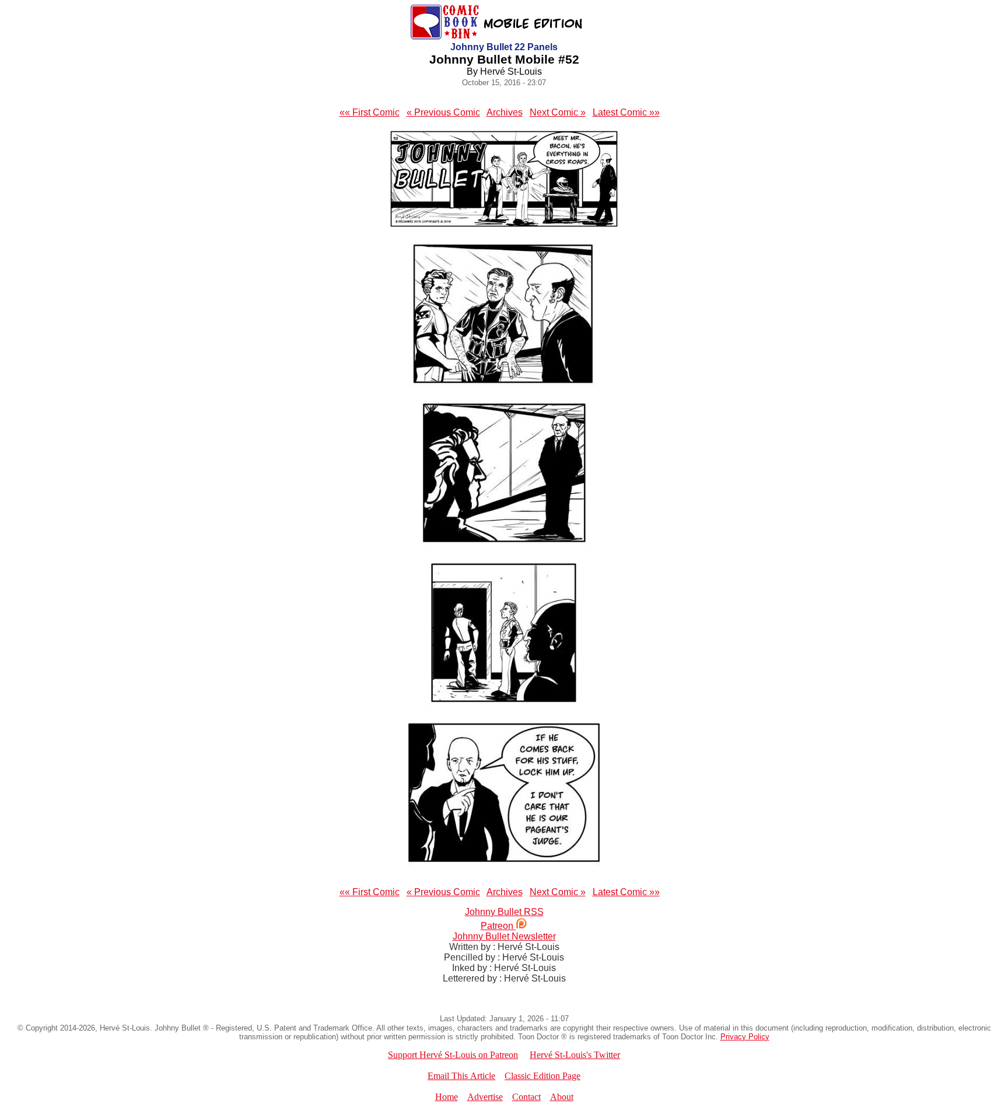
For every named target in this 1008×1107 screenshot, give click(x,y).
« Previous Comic (443, 112)
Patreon (498, 926)
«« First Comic (370, 112)
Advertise (485, 1097)
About (561, 1097)
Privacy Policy (744, 1036)
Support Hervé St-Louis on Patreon (453, 1055)
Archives (505, 112)
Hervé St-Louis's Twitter (575, 1055)
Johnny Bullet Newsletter (504, 936)
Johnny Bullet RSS (504, 912)
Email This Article (461, 1076)
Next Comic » (558, 112)
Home (446, 1097)
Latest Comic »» (626, 112)
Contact (526, 1097)
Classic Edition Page (542, 1076)
